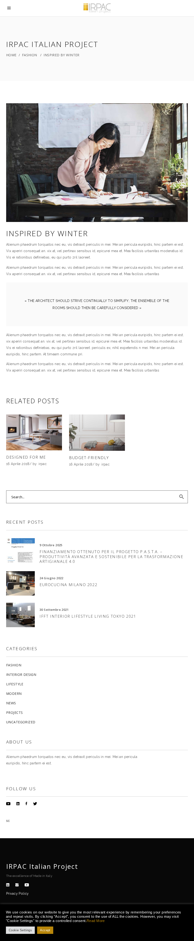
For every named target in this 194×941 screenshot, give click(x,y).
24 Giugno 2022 (51, 578)
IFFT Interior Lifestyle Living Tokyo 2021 (88, 616)
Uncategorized (20, 722)
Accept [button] (45, 930)
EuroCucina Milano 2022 (68, 584)
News (11, 703)
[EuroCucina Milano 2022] (20, 583)
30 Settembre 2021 (54, 609)
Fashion (29, 55)
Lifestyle (14, 684)
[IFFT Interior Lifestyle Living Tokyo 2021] (20, 615)
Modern (14, 693)
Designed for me (26, 457)
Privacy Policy (17, 893)
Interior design (21, 674)
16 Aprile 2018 (18, 464)
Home (11, 55)
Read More (96, 921)
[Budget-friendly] (97, 432)
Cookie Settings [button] (20, 930)
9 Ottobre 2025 (51, 545)
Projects (14, 712)
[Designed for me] (34, 432)
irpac (43, 464)
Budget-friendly (89, 457)
